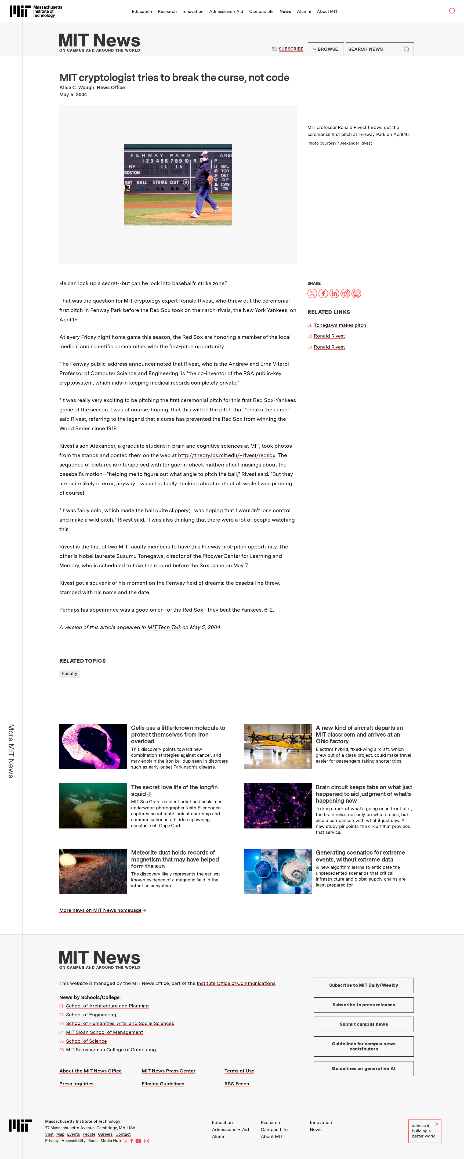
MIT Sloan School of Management (104, 1032)
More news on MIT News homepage (100, 910)
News (285, 11)
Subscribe (291, 49)
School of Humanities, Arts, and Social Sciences (120, 1023)
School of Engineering (91, 1014)
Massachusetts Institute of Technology (82, 1121)
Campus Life (261, 11)
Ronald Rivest (329, 336)
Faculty (69, 673)
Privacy (52, 1140)
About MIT (327, 11)
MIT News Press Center (168, 1071)
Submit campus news (364, 1024)
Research (167, 11)
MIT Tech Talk (164, 627)
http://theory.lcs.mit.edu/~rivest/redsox (227, 455)
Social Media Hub (104, 1140)
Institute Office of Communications (236, 983)
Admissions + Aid (226, 11)
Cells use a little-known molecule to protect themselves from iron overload (178, 734)
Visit (49, 1134)
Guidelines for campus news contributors (364, 1046)
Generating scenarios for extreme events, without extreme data (360, 856)
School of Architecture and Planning (107, 1006)
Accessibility (73, 1140)
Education (142, 11)
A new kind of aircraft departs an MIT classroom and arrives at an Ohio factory (359, 734)
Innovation (193, 11)
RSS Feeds (236, 1083)
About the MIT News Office (90, 1071)
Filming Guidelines (163, 1083)
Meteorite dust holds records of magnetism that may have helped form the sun (175, 859)
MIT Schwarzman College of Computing (111, 1049)
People (89, 1134)
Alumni (304, 11)
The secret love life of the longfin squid (174, 790)
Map (60, 1134)
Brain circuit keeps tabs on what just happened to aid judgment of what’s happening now (364, 794)
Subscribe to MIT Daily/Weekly (363, 985)
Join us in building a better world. (424, 1131)
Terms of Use (239, 1071)
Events (73, 1134)
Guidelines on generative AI (364, 1068)
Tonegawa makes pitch (340, 325)
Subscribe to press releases (363, 1004)
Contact (123, 1134)
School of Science (86, 1041)
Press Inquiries (76, 1083)
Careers (105, 1134)
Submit (406, 49)
